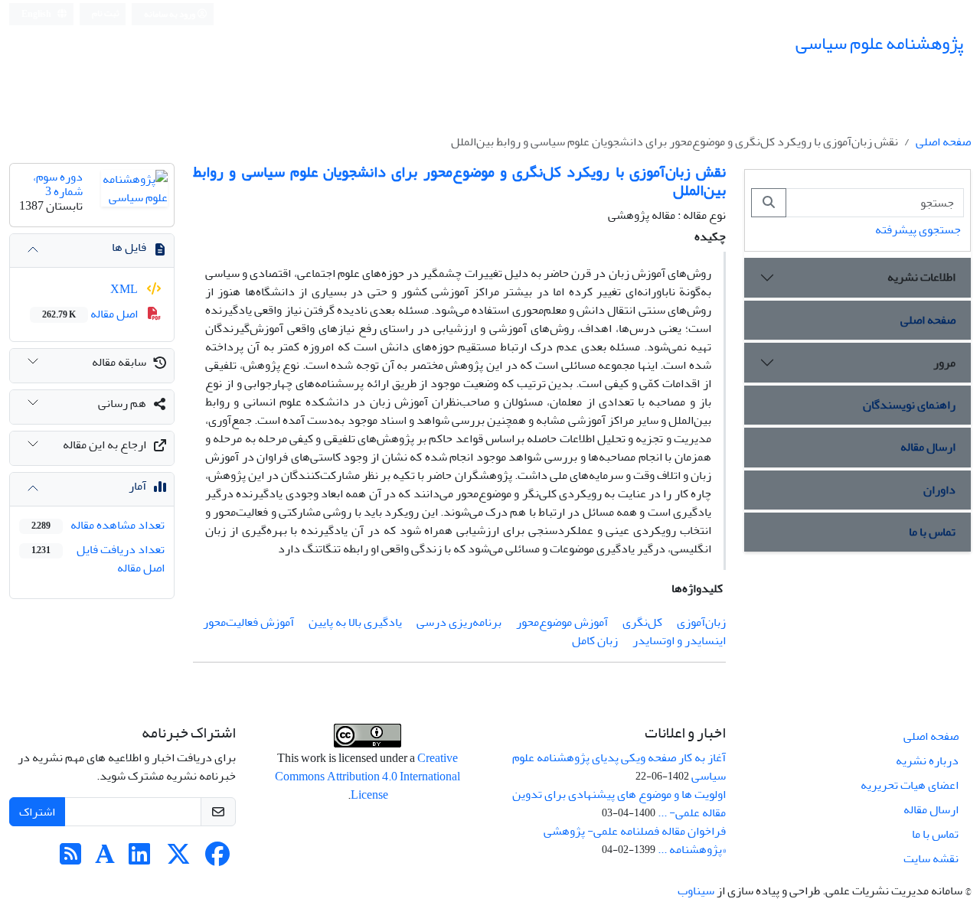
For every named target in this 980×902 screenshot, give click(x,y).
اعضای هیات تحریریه (910, 784)
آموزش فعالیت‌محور (248, 622)
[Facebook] (217, 859)
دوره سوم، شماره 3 (58, 184)
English (37, 14)
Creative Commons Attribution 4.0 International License (367, 776)
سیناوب (696, 890)
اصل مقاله (91, 313)
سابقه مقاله (119, 361)
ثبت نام (105, 13)
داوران (939, 489)
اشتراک (37, 811)
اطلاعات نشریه (921, 276)
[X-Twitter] (178, 859)
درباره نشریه (927, 760)
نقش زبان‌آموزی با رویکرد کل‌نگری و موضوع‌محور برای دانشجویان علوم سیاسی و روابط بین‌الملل (459, 181)
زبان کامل (595, 640)
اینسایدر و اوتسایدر (679, 640)
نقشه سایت (931, 858)
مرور (944, 362)
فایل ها (129, 247)
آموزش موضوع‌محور (562, 622)
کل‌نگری (642, 622)
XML (125, 289)
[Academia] (105, 859)
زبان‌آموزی (701, 622)
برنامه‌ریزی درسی (458, 622)
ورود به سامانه (170, 14)
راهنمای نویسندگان (909, 404)
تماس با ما (932, 531)
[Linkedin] (139, 859)
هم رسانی (122, 403)
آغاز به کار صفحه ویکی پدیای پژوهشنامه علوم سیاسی (619, 766)
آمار (137, 485)
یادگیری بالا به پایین (355, 622)
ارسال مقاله (928, 446)
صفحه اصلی (943, 141)
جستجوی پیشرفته (918, 229)
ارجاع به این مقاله (104, 444)
